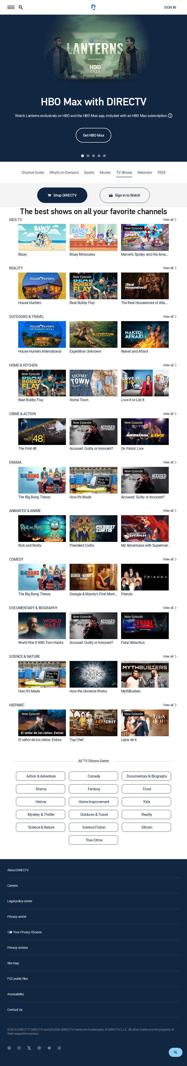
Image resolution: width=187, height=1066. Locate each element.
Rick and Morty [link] (30, 545)
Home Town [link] (79, 399)
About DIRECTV (18, 870)
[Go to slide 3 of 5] (93, 155)
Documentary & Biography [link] (147, 776)
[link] (42, 237)
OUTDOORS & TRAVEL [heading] (26, 316)
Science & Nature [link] (41, 827)
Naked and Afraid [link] (134, 351)
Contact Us (14, 1009)
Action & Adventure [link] (41, 776)
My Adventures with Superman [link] (144, 545)
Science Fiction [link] (94, 827)
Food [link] (147, 788)
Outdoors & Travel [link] (94, 814)
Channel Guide (32, 172)
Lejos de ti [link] (129, 739)
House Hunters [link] (29, 302)
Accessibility (15, 994)
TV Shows (124, 172)
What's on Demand (64, 172)
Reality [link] (147, 814)
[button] (11, 7)
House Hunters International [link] (39, 351)
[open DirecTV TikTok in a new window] (59, 1048)
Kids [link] (146, 801)
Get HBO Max (93, 135)
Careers (12, 885)
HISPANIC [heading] (16, 705)
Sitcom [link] (146, 827)
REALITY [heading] (16, 268)
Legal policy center (19, 901)
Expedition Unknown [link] (85, 351)
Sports (89, 172)
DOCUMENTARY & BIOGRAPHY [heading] (33, 608)
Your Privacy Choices (27, 932)
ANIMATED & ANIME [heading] (25, 510)
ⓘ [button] (170, 115)
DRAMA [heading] (15, 462)
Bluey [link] (22, 254)
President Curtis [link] (82, 545)
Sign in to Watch (127, 195)
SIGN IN (170, 7)
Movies (105, 172)
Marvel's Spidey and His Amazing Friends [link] (153, 254)
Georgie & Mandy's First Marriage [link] (95, 593)
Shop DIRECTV (64, 195)
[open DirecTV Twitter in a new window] (29, 1048)
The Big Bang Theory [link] (34, 496)
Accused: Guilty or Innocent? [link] (91, 448)
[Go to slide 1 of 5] (82, 155)
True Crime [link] (94, 839)
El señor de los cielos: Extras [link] (39, 739)
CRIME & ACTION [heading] (22, 413)
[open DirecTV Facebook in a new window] (19, 1048)
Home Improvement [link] (94, 801)
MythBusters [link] (130, 691)
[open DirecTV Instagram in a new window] (39, 1048)
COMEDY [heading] (16, 559)
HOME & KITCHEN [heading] (23, 365)
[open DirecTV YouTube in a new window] (49, 1048)
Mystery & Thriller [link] (41, 814)
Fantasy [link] (94, 788)
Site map (13, 963)
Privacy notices (17, 947)
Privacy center (16, 916)
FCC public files (17, 978)
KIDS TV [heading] (15, 219)
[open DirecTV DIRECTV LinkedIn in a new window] (9, 1048)
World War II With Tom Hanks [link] (40, 642)
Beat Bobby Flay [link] (82, 302)
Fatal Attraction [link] (133, 642)
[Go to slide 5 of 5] (104, 155)
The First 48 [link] (27, 448)
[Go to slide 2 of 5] (88, 155)
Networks (145, 172)
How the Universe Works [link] (88, 691)
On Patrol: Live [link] (132, 448)
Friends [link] (126, 593)
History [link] (41, 801)
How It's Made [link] (80, 496)
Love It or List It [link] (132, 399)
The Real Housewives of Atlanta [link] (145, 302)
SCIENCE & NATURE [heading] (24, 656)
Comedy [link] (94, 776)
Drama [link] (41, 788)
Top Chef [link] (76, 739)
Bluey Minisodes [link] (82, 254)
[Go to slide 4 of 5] (99, 155)
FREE (162, 172)
